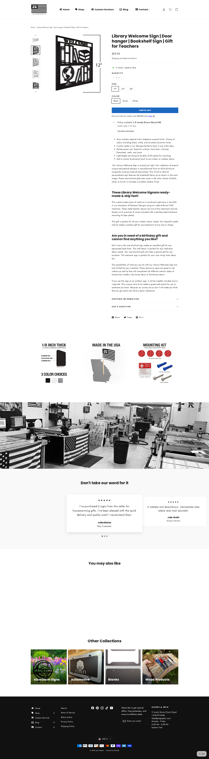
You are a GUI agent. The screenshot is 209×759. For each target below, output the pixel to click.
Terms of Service (68, 712)
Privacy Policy (67, 721)
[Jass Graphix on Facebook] (92, 707)
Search (64, 708)
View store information (125, 131)
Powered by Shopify (112, 750)
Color (116, 96)
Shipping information (125, 299)
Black (116, 100)
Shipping (115, 58)
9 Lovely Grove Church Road (164, 712)
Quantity (117, 73)
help (153, 718)
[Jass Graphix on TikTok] (106, 707)
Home (33, 27)
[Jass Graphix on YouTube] (111, 707)
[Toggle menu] (54, 713)
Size (114, 84)
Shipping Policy (68, 726)
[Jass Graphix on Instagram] (102, 707)
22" (123, 88)
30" (131, 88)
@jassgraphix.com (163, 718)
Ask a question (121, 307)
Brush (125, 100)
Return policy (66, 717)
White (135, 100)
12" (115, 88)
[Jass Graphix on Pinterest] (97, 707)
